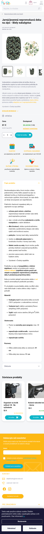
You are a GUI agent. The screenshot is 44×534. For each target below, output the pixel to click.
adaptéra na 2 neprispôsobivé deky (24, 102)
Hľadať (39, 8)
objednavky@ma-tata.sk (14, 479)
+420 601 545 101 (12, 483)
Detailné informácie (9, 111)
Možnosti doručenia (30, 129)
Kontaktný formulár (12, 496)
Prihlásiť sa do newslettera (13, 466)
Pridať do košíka (21, 135)
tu (24, 516)
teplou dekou (34, 100)
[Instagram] (9, 488)
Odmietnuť (11, 528)
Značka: (7, 29)
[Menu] (41, 2)
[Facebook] (4, 488)
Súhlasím (32, 528)
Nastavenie (22, 521)
